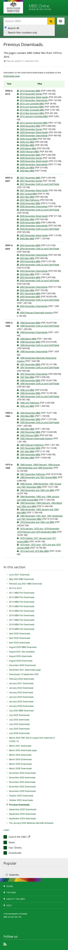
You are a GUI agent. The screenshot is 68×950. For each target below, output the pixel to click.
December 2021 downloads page (25, 669)
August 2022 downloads (20, 656)
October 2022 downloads (21, 800)
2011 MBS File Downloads (21, 592)
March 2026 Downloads (20, 768)
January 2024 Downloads (21, 696)
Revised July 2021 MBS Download (25, 583)
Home (9, 886)
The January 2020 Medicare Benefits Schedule (31, 822)
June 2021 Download (19, 574)
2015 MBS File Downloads (21, 610)
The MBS (11, 892)
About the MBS (15, 899)
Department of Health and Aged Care (13, 7)
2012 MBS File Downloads (21, 597)
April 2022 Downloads (19, 637)
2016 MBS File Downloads (21, 615)
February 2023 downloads (21, 678)
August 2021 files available (22, 651)
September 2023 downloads (22, 818)
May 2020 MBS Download (21, 578)
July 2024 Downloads (19, 724)
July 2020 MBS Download (21, 710)
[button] (58, 946)
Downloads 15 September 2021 (24, 674)
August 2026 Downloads (20, 660)
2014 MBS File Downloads (21, 606)
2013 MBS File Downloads (21, 601)
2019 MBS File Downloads (21, 628)
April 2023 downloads (19, 642)
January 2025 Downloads (21, 701)
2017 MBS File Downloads (21, 619)
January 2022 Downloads (21, 687)
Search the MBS (18, 836)
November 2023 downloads (22, 781)
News (12, 842)
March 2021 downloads (20, 745)
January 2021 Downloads (21, 683)
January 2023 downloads (21, 692)
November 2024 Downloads (22, 786)
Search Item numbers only (22, 32)
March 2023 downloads (20, 754)
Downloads (15, 852)
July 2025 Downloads (19, 728)
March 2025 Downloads (20, 763)
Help (9, 905)
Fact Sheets (15, 847)
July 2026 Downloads (19, 733)
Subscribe (14, 874)
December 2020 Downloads (22, 665)
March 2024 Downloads (20, 759)
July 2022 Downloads (19, 714)
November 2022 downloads (22, 777)
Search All (13, 28)
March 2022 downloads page (23, 750)
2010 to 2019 (15, 588)
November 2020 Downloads (22, 772)
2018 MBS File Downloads (21, 624)
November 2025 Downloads (22, 790)
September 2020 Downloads (22, 809)
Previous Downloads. (19, 804)
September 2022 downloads (22, 813)
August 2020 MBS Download (22, 646)
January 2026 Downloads (21, 705)
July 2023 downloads (19, 719)
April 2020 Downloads (19, 633)
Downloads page (11, 75)
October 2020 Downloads (21, 795)
